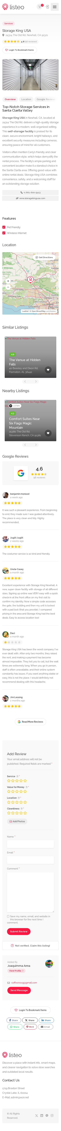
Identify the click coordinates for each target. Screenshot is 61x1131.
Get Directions (46, 257)
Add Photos (19, 821)
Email (11, 853)
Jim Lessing (16, 697)
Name (11, 837)
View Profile (15, 971)
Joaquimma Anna (18, 965)
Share (14, 1020)
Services (8, 23)
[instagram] (52, 1116)
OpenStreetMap (38, 311)
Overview (10, 99)
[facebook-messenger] (47, 1116)
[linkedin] (42, 1116)
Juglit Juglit (16, 537)
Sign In (48, 6)
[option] (30, 357)
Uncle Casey (17, 569)
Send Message (19, 990)
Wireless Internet (16, 233)
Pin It (31, 1027)
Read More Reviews (32, 722)
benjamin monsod (19, 494)
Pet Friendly (13, 227)
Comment (13, 869)
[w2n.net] (13, 7)
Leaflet (25, 311)
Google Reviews (46, 99)
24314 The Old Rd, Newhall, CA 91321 (26, 35)
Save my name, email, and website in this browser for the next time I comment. (28, 919)
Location (26, 99)
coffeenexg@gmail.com (24, 982)
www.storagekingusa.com (32, 198)
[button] (8, 281)
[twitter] (36, 1116)
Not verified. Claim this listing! (32, 945)
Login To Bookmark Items (32, 1010)
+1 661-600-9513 (32, 192)
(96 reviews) (29, 41)
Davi (12, 633)
